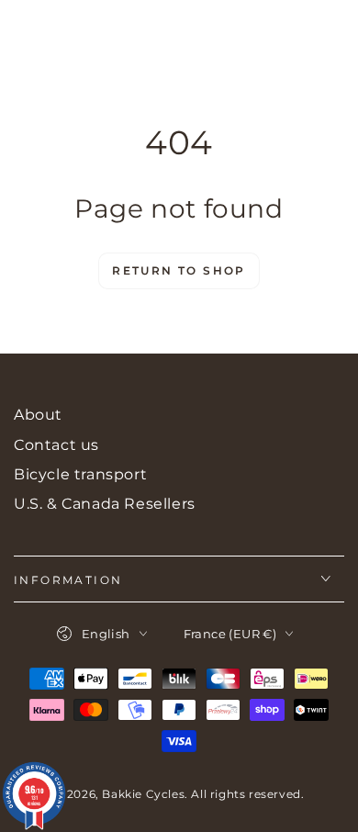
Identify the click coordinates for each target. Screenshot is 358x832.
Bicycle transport (80, 474)
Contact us (56, 445)
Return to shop (179, 270)
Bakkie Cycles (143, 794)
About (38, 414)
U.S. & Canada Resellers (105, 503)
